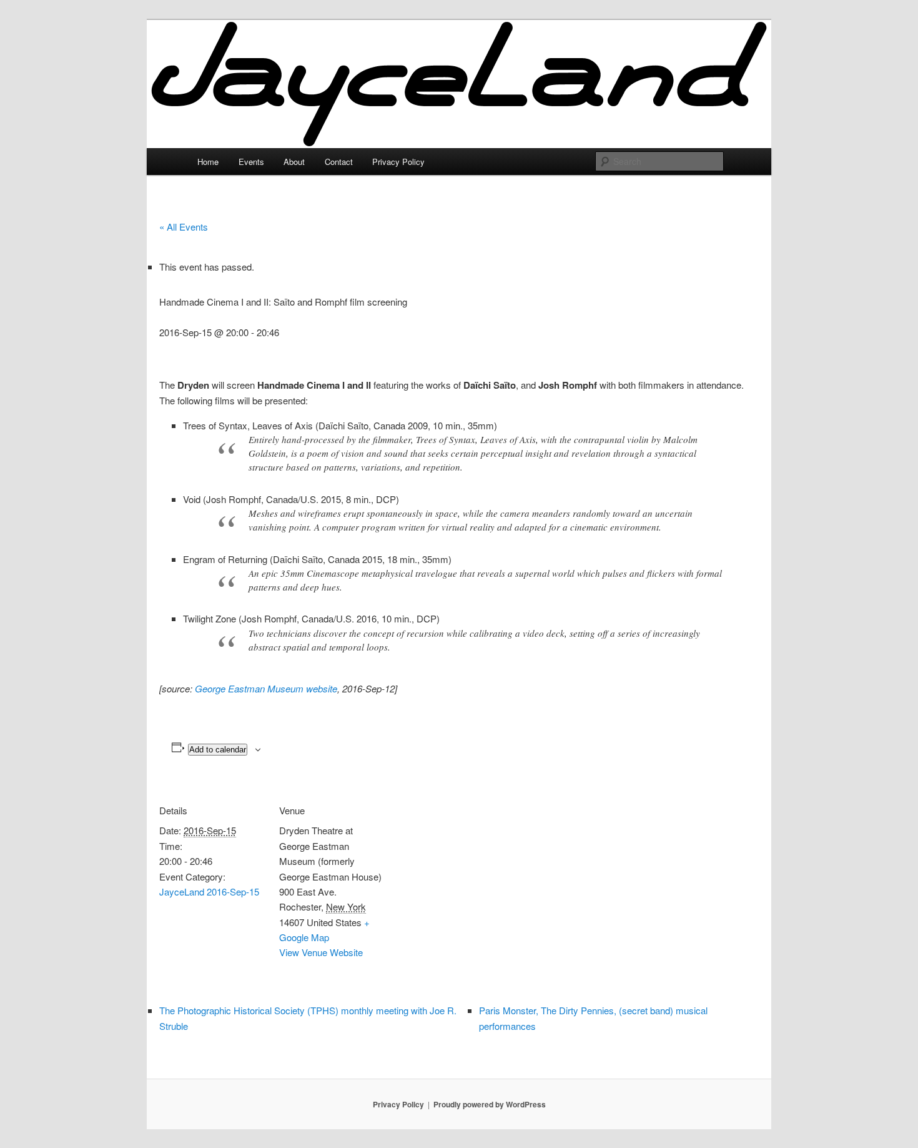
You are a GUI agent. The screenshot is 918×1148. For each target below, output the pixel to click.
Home (208, 161)
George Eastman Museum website (266, 688)
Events (251, 161)
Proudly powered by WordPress (489, 1104)
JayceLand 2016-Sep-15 (209, 891)
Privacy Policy (398, 161)
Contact (339, 161)
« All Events (183, 226)
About (294, 161)
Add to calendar (217, 749)
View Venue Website (321, 952)
